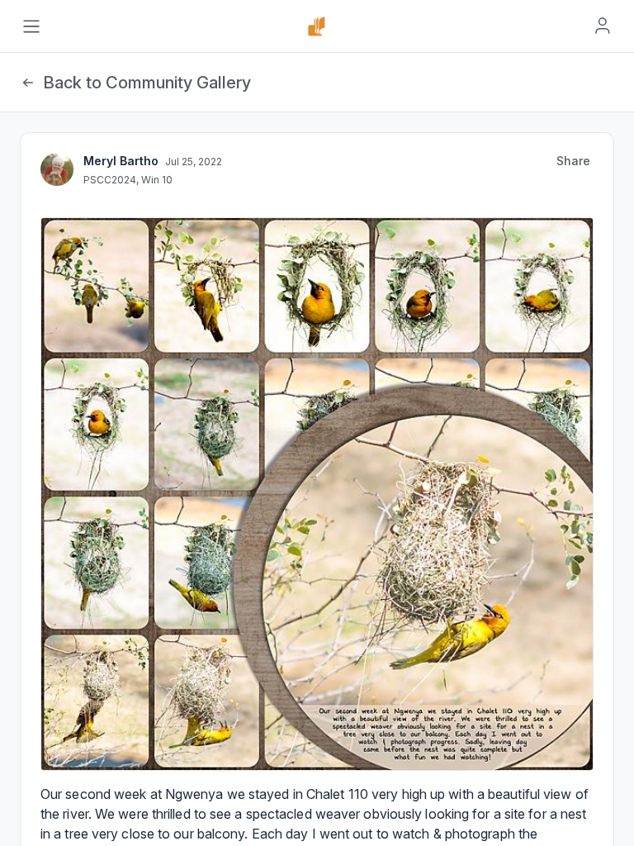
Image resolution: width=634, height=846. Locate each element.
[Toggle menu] (31, 26)
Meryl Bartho (120, 161)
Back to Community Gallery (147, 83)
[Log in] (602, 25)
